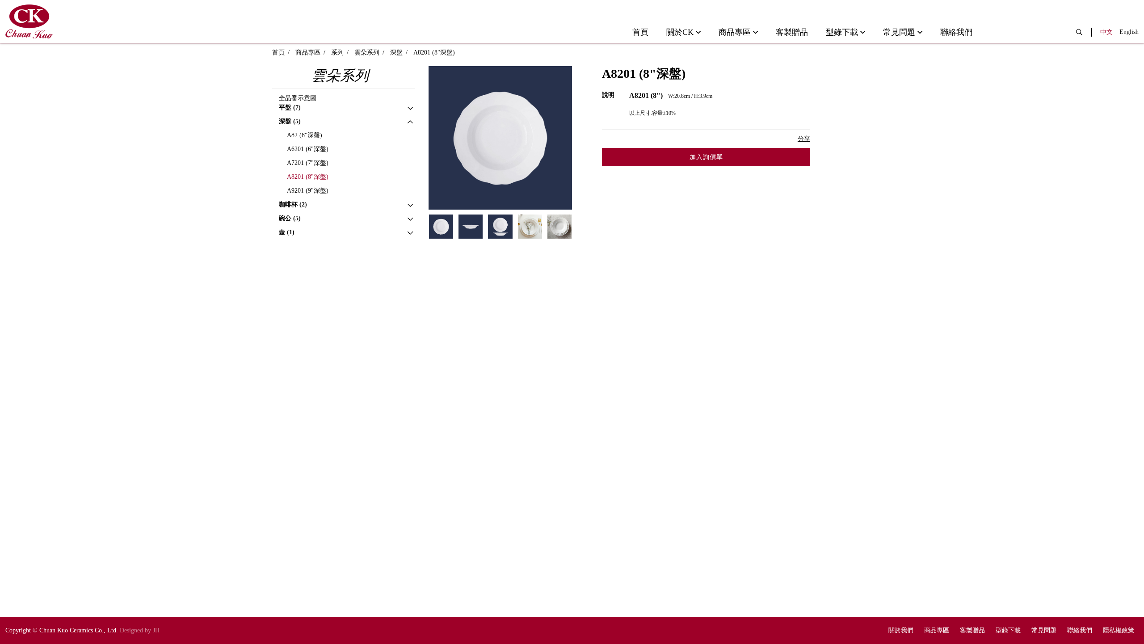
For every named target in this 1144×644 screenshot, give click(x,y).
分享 (804, 138)
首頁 (640, 32)
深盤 (396, 52)
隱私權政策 (1118, 630)
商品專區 (735, 32)
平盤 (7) (290, 107)
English (1129, 32)
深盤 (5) (290, 121)
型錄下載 (842, 32)
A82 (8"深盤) (304, 135)
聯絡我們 (956, 32)
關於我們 (900, 630)
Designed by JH (140, 630)
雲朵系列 (366, 52)
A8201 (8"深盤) (307, 176)
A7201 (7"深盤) (307, 163)
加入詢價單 (706, 157)
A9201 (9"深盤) (307, 190)
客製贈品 (792, 32)
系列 (337, 52)
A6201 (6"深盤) (307, 149)
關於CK (680, 32)
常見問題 (899, 32)
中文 (1106, 32)
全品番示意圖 (297, 98)
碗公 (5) (290, 218)
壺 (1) (286, 232)
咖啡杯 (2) (293, 204)
